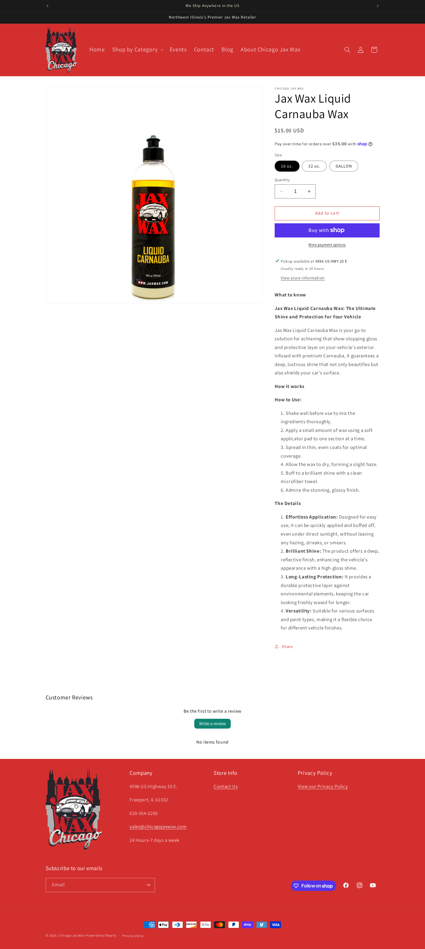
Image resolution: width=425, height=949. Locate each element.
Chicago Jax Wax (72, 935)
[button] (137, 49)
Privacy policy (133, 935)
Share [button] (287, 646)
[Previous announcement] (47, 6)
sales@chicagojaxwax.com (158, 826)
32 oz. (314, 165)
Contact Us (226, 786)
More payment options (327, 244)
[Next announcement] (377, 6)
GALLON (344, 165)
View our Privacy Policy (323, 786)
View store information (303, 278)
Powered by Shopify (101, 935)
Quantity (282, 179)
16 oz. (287, 165)
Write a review (212, 723)
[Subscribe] (147, 885)
